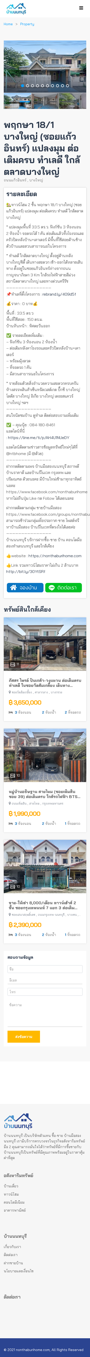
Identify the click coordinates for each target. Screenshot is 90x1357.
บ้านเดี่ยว (11, 1186)
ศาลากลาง (41, 692)
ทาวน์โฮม (11, 1194)
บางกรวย (56, 692)
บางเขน (72, 914)
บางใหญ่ (36, 180)
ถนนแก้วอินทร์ (15, 180)
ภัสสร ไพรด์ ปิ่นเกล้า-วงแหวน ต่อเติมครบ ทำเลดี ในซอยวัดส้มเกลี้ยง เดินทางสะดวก (45, 683)
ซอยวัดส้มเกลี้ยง (22, 692)
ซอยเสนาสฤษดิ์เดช (23, 914)
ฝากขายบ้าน (13, 1263)
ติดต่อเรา (11, 1255)
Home (8, 24)
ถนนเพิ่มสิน (19, 803)
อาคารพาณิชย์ (15, 1210)
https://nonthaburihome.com (55, 555)
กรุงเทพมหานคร (52, 803)
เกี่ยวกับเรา (12, 1247)
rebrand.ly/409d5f (59, 294)
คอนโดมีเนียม (14, 1202)
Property (27, 24)
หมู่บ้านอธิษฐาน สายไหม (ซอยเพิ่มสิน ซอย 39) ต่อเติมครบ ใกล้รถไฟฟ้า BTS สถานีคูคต (43, 794)
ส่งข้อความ (23, 1037)
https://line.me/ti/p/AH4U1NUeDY (38, 437)
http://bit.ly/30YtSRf (25, 571)
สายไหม (34, 803)
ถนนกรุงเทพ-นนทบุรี (51, 914)
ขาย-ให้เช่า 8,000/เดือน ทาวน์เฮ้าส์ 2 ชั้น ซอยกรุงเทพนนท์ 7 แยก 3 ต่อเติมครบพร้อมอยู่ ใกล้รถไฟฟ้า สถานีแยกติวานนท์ (42, 905)
